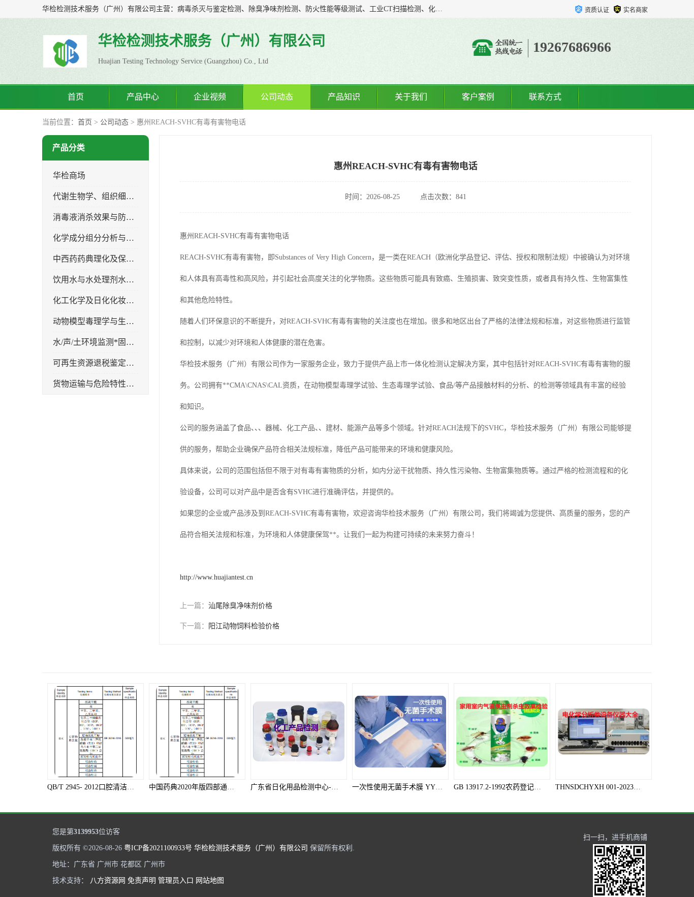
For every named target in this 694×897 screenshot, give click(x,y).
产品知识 (344, 96)
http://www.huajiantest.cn (216, 577)
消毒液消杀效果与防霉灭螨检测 (110, 217)
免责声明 (142, 880)
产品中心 (143, 96)
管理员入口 (176, 880)
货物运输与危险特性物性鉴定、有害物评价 (130, 383)
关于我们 (411, 96)
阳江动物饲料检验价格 (243, 626)
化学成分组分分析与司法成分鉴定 (114, 238)
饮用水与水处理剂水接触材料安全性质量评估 (134, 279)
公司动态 (277, 96)
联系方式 (545, 96)
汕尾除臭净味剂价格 (240, 606)
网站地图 (210, 880)
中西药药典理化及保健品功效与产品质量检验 (134, 258)
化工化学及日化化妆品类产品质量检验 (122, 300)
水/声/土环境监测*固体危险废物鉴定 (118, 342)
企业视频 (210, 96)
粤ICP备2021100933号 (158, 848)
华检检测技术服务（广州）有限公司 (251, 848)
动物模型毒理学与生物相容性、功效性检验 (130, 321)
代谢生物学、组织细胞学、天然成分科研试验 (134, 196)
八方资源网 (107, 880)
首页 (76, 96)
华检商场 (69, 175)
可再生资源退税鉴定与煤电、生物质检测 (126, 363)
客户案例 (478, 96)
